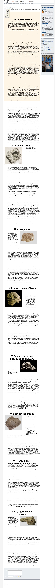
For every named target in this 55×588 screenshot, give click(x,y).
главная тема (13, 3)
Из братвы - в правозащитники (16, 1)
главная (6, 3)
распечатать (6, 8)
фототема (27, 3)
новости (9, 3)
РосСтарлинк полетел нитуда (46, 43)
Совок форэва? (44, 32)
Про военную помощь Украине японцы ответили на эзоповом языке (47, 50)
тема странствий (23, 3)
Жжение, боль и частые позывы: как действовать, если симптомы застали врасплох (47, 7)
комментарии (10, 8)
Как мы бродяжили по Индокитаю (34, 1)
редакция (31, 3)
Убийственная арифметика (45, 23)
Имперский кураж (44, 9)
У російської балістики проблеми (46, 40)
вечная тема (17, 3)
